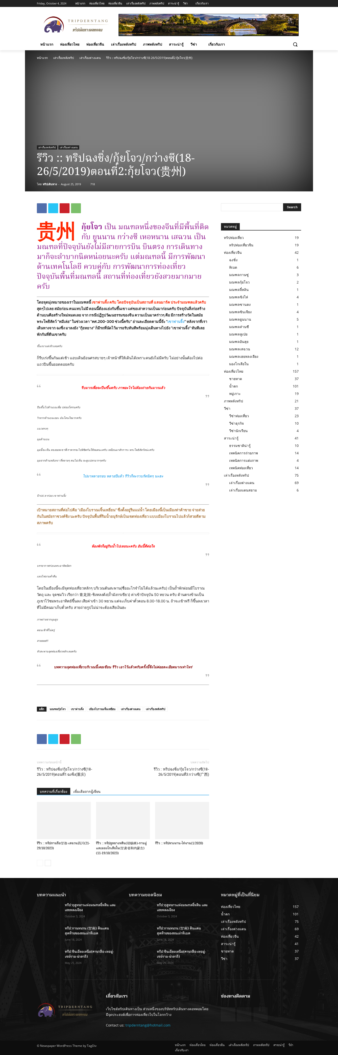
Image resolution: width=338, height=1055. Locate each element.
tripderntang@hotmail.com (147, 1025)
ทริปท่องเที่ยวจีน (241, 245)
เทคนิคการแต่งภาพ (243, 460)
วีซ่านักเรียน (238, 430)
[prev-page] (40, 863)
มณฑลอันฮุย (238, 341)
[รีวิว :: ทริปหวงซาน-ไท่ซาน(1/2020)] (182, 820)
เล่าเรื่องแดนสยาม (243, 490)
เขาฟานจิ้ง (176, 321)
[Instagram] (285, 3)
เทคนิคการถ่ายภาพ (243, 453)
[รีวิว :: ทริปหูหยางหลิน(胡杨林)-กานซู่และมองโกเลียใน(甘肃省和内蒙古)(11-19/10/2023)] (123, 820)
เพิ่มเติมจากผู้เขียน (86, 792)
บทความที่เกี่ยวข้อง (53, 792)
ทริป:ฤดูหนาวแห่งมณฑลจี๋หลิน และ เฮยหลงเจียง (90, 907)
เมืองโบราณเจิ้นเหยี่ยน (102, 709)
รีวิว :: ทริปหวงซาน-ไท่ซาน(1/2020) (179, 843)
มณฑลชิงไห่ (238, 297)
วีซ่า (227, 408)
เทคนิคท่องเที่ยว (241, 467)
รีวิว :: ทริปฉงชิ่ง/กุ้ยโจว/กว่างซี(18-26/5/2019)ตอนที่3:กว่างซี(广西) (181, 772)
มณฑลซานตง (240, 304)
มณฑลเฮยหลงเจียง (243, 356)
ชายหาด (235, 378)
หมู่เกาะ (235, 393)
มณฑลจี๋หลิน (239, 289)
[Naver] (260, 1014)
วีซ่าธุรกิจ (236, 423)
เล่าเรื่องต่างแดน (90, 58)
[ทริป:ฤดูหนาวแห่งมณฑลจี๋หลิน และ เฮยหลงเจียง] (49, 911)
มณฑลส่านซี (239, 326)
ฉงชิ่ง (233, 259)
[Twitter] (291, 3)
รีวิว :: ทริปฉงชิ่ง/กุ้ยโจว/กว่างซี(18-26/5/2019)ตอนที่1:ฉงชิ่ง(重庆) (64, 772)
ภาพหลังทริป (233, 401)
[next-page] (48, 863)
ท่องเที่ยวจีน (233, 252)
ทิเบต (233, 267)
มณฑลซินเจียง (240, 311)
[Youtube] (298, 3)
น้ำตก (233, 386)
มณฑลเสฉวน (239, 349)
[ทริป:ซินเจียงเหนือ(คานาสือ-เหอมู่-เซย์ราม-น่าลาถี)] (49, 958)
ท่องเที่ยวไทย (233, 371)
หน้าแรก (42, 58)
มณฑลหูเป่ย (238, 334)
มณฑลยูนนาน (240, 319)
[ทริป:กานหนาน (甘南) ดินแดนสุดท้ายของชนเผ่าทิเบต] (49, 934)
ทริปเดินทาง (50, 184)
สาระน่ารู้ (231, 438)
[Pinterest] (65, 208)
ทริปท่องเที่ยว (234, 237)
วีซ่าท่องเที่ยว (239, 415)
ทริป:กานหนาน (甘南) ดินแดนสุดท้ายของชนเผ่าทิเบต (87, 931)
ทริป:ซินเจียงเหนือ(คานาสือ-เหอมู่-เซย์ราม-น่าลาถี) (89, 954)
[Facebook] (278, 3)
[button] (295, 44)
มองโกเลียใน (239, 363)
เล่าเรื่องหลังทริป (63, 58)
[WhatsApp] (76, 208)
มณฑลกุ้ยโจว (58, 709)
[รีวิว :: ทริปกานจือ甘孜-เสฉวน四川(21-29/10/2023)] (64, 820)
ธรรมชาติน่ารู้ (240, 445)
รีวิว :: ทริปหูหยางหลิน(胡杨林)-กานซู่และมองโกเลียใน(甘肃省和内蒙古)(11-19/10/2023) (121, 848)
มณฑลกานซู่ (239, 274)
